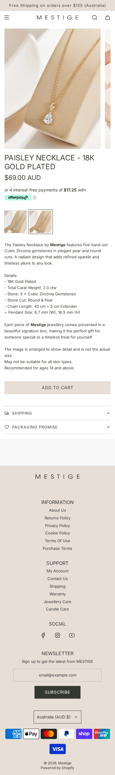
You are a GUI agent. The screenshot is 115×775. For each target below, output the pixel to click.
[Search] (94, 17)
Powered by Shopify (57, 768)
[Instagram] (57, 635)
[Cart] (107, 17)
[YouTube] (71, 635)
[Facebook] (43, 635)
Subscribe (57, 692)
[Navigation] (6, 17)
